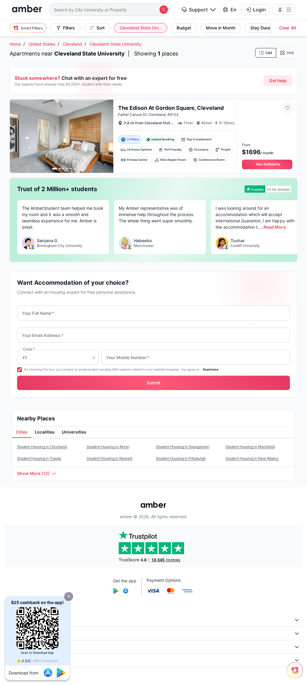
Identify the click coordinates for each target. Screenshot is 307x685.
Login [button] (259, 10)
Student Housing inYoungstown (182, 446)
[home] (27, 9)
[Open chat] (296, 674)
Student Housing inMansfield (250, 446)
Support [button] (198, 10)
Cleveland (72, 44)
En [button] (234, 10)
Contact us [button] (19, 659)
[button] (68, 596)
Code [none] (29, 349)
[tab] (21, 432)
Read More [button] (274, 227)
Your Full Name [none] (38, 313)
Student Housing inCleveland (42, 446)
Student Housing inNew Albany (252, 458)
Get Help (278, 80)
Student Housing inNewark (110, 458)
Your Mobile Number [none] (127, 357)
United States (41, 44)
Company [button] (17, 620)
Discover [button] (17, 633)
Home (15, 44)
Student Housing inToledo (39, 458)
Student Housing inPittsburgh (181, 458)
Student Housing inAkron (108, 446)
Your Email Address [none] (42, 335)
